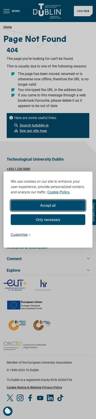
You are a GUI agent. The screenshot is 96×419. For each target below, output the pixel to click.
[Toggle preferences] (8, 411)
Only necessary (48, 219)
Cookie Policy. (58, 191)
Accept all (48, 205)
